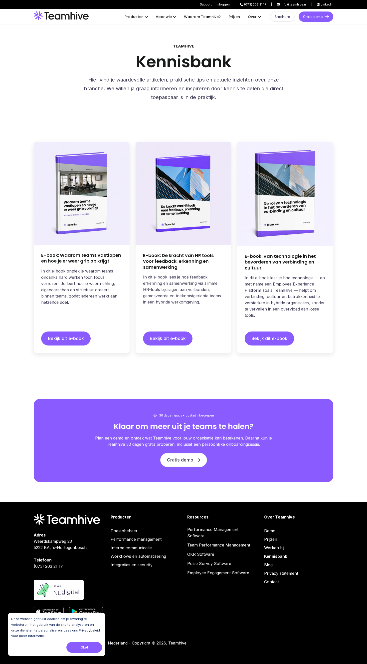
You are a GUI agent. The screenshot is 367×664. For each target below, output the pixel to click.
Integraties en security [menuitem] (132, 564)
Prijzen (234, 16)
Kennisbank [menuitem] (275, 556)
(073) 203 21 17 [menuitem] (255, 4)
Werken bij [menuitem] (274, 547)
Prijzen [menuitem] (270, 539)
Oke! (84, 647)
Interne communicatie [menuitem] (131, 547)
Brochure (282, 16)
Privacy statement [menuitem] (281, 573)
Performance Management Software (212, 532)
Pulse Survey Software (209, 563)
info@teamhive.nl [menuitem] (294, 4)
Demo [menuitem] (269, 530)
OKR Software (200, 554)
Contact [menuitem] (271, 581)
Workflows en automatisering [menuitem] (138, 556)
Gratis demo (313, 16)
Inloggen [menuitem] (223, 4)
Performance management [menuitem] (136, 539)
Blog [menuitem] (268, 564)
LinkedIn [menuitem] (327, 4)
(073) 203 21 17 (48, 566)
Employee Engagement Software (218, 572)
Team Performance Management (218, 545)
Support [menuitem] (206, 4)
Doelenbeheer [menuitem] (124, 530)
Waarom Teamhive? (202, 16)
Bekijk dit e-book (66, 338)
